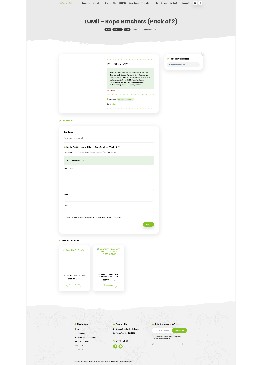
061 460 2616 (130, 333)
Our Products (80, 333)
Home (77, 329)
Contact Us (79, 349)
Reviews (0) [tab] (67, 120)
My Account (79, 345)
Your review (69, 168)
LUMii (114, 104)
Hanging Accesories (125, 99)
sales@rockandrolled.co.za (128, 329)
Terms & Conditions (82, 341)
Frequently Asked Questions (85, 337)
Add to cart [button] (76, 284)
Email (66, 205)
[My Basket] (200, 3)
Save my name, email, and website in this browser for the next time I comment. (94, 217)
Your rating (72, 161)
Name (66, 195)
